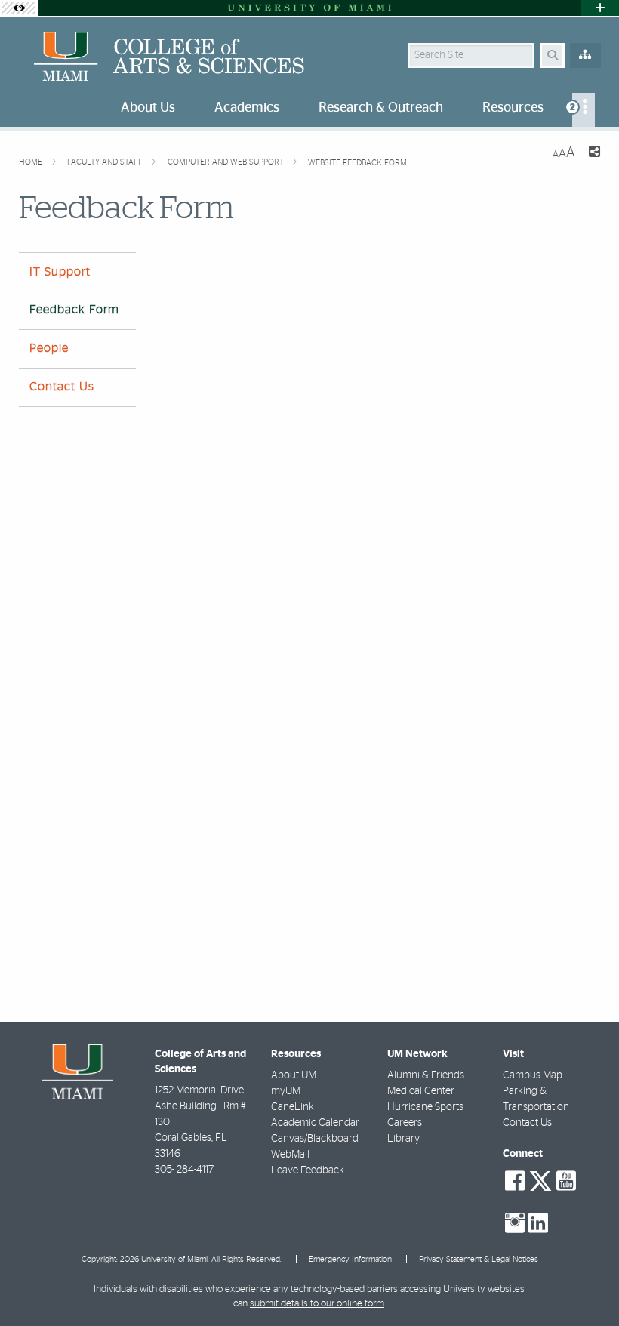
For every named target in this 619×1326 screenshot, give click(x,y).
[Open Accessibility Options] (19, 8)
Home (32, 162)
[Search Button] (552, 55)
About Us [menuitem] (148, 108)
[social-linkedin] (538, 1223)
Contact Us (61, 387)
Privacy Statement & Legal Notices (478, 1259)
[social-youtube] (566, 1181)
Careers (404, 1123)
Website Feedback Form (357, 163)
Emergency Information (350, 1259)
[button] (586, 1284)
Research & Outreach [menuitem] (381, 108)
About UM (293, 1075)
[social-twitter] (540, 1179)
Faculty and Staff (106, 162)
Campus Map (532, 1075)
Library (403, 1138)
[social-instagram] (515, 1223)
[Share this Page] (593, 154)
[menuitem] (583, 110)
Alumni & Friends (425, 1075)
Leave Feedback (307, 1170)
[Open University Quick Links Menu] (600, 8)
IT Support (60, 272)
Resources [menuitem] (513, 108)
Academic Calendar (315, 1123)
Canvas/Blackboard (315, 1138)
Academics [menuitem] (246, 108)
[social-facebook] (515, 1181)
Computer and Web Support (227, 162)
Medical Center (420, 1091)
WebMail (290, 1154)
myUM (285, 1091)
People (49, 348)
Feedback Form (74, 310)
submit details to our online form (317, 1304)
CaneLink (292, 1107)
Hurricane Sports (425, 1107)
